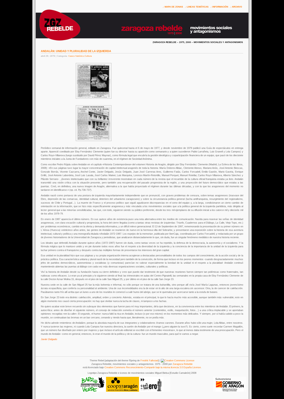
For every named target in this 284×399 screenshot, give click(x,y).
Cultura (88, 56)
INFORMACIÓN (220, 7)
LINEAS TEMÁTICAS (198, 7)
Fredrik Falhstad (149, 360)
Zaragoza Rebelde (183, 364)
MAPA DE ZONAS (174, 7)
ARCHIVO (237, 7)
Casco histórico (76, 56)
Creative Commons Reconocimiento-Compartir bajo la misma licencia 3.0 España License (153, 367)
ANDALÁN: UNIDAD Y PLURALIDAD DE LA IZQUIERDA (76, 51)
